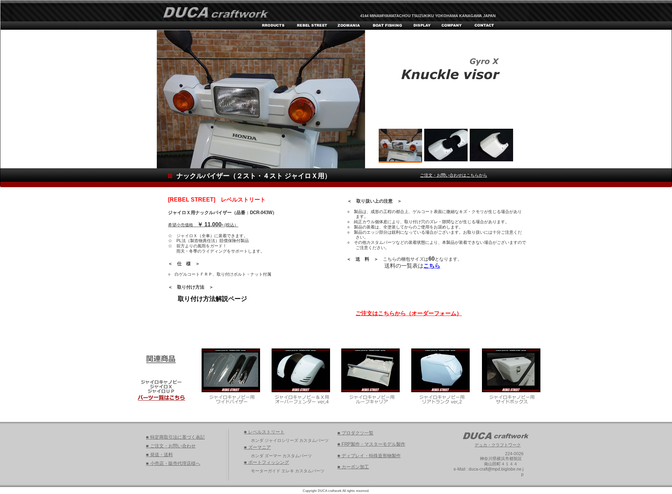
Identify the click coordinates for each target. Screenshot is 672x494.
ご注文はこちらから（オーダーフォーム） (409, 313)
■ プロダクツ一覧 (355, 433)
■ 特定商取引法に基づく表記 (175, 437)
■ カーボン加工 (353, 467)
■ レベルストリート (264, 432)
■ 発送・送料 (159, 454)
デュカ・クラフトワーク (498, 445)
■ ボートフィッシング (266, 462)
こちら (432, 266)
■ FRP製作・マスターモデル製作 (371, 444)
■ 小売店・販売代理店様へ (173, 463)
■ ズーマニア (257, 447)
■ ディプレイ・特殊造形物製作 (369, 455)
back (531, 164)
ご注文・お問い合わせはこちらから (453, 175)
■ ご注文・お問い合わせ (171, 446)
